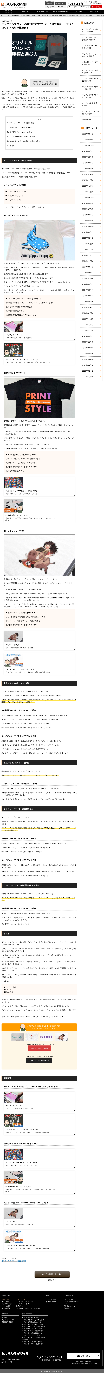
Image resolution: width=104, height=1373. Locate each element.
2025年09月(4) (88, 197)
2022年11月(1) (87, 377)
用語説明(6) (86, 119)
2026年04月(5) (88, 157)
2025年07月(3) (88, 209)
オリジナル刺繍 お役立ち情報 (31, 1322)
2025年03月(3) (88, 232)
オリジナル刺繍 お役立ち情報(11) (90, 104)
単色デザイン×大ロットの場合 (21, 132)
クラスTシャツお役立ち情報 (31, 1335)
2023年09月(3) (88, 336)
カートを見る (73, 7)
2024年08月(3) (88, 273)
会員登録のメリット (70, 1306)
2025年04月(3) (88, 226)
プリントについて (22, 1299)
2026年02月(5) (88, 169)
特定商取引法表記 (7, 1322)
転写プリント (20, 1306)
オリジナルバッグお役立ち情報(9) (90, 79)
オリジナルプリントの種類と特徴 (21, 123)
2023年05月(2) (88, 359)
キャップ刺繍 (6, 1306)
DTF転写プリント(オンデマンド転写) (28, 1308)
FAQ (65, 1304)
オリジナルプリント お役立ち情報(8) (90, 112)
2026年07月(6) (88, 140)
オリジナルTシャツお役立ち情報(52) (90, 30)
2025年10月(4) (87, 192)
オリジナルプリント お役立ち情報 (33, 1320)
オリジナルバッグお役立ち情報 (32, 1328)
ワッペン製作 (6, 1308)
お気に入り (51, 7)
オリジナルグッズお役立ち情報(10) (90, 88)
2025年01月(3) (87, 244)
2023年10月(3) (87, 330)
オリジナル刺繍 (6, 1304)
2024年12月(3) (87, 250)
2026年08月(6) (88, 134)
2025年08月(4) (88, 203)
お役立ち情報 (27, 1314)
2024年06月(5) (88, 284)
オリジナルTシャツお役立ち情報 (32, 1324)
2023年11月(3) (87, 325)
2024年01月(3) (87, 313)
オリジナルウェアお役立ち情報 (32, 1333)
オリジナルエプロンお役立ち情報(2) (90, 96)
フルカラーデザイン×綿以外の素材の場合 (25, 141)
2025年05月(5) (88, 221)
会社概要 (4, 1317)
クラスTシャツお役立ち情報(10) (90, 63)
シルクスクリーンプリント (24, 1302)
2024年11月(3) (87, 255)
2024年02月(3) (88, 307)
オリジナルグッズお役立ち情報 (32, 1342)
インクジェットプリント (24, 1304)
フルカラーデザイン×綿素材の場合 (22, 137)
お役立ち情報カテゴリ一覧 (30, 1317)
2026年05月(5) (88, 151)
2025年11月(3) (87, 186)
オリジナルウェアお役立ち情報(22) (90, 71)
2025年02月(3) (88, 238)
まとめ (12, 146)
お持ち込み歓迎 (51, 1302)
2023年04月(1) (87, 365)
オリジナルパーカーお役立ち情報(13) (90, 47)
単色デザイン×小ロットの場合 (21, 127)
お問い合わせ (85, 7)
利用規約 (66, 1308)
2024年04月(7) (88, 296)
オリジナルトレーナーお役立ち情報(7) (90, 55)
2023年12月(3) (87, 319)
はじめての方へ (69, 1299)
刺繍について (6, 1299)
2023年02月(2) (88, 371)
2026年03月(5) (88, 163)
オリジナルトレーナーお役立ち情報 (33, 1337)
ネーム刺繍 (5, 1302)
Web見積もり (97, 7)
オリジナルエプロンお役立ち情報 (32, 1344)
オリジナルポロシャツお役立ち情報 (33, 1326)
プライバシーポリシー (9, 1320)
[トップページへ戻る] (14, 4)
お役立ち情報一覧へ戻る (52, 1274)
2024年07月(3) (88, 278)
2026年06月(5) (88, 145)
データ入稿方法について (71, 1302)
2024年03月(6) (88, 302)
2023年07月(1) (87, 348)
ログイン (61, 7)
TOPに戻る (52, 1280)
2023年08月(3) (88, 342)
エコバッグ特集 (51, 1299)
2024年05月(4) (88, 290)
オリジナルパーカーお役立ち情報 (32, 1331)
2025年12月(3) (87, 180)
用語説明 (25, 1339)
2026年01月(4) (87, 174)
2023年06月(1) (87, 354)
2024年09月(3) (88, 267)
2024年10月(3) (87, 261)
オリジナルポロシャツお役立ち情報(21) (90, 38)
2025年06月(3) (88, 215)
